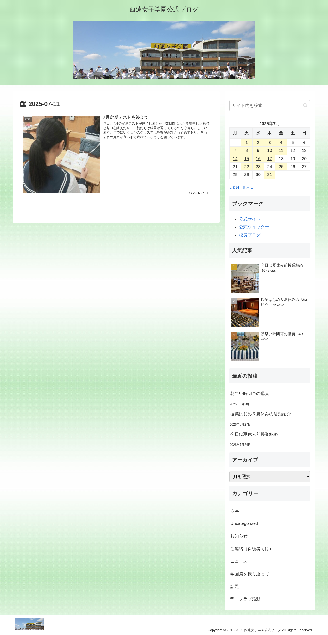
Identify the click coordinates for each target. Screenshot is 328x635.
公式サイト (250, 219)
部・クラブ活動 (245, 599)
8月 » (248, 187)
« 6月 (234, 187)
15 (246, 158)
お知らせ (239, 536)
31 (269, 174)
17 (269, 158)
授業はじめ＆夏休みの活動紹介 (260, 413)
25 (281, 166)
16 (258, 158)
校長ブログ (250, 234)
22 (246, 166)
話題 (234, 586)
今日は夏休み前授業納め (254, 434)
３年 (234, 511)
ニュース (239, 561)
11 (281, 150)
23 (258, 166)
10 (269, 150)
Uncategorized (244, 523)
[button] (305, 105)
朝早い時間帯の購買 (249, 393)
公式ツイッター (254, 226)
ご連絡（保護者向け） (251, 548)
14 (235, 158)
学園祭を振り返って (249, 574)
